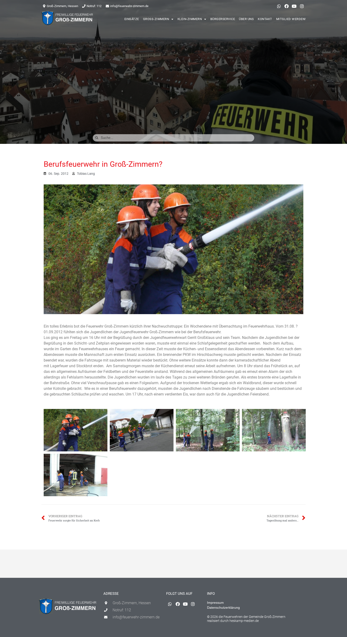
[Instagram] (302, 6)
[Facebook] (286, 6)
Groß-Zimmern (156, 19)
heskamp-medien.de (244, 621)
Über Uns (246, 19)
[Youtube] (294, 6)
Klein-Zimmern (190, 19)
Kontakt (265, 19)
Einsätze (131, 19)
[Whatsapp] (279, 6)
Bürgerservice (222, 19)
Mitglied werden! (291, 19)
